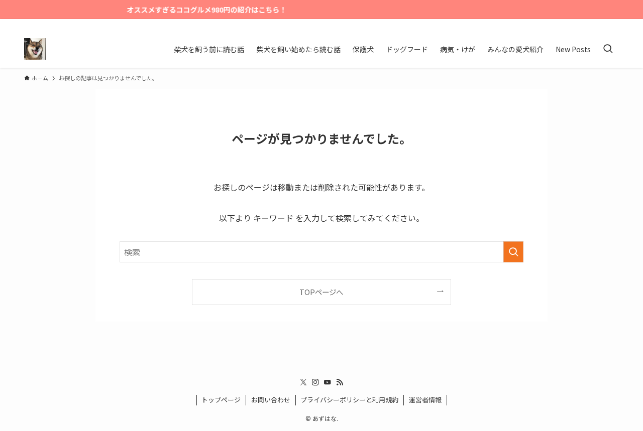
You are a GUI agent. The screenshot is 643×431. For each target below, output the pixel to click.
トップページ (221, 399)
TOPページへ (321, 291)
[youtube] (599, 24)
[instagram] (586, 24)
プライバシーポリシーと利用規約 (349, 399)
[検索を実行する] (513, 251)
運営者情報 (425, 399)
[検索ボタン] (608, 49)
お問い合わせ (270, 399)
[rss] (612, 24)
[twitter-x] (573, 24)
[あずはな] (35, 49)
